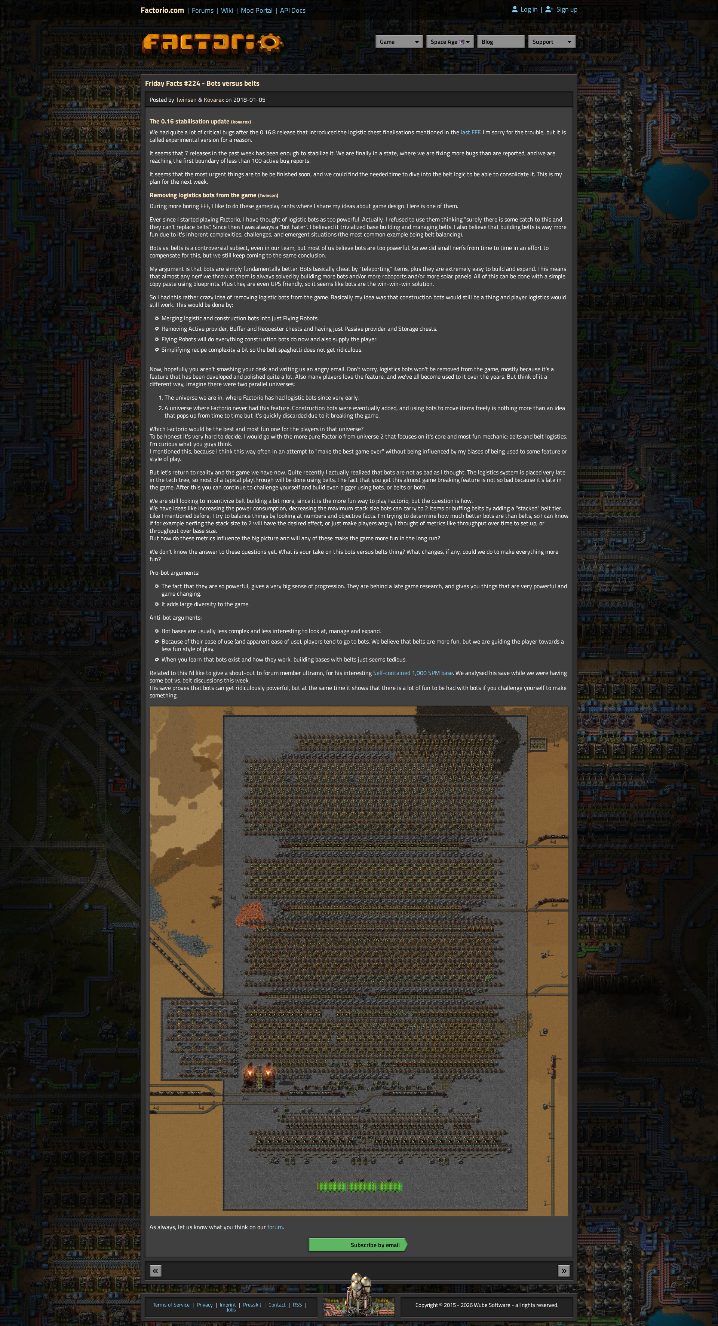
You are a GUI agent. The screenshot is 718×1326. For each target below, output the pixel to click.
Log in (528, 9)
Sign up (566, 9)
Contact (277, 1305)
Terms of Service (171, 1305)
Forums (203, 10)
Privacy (205, 1305)
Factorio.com (162, 10)
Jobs (231, 1310)
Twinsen (186, 99)
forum (275, 1226)
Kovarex (214, 99)
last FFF (470, 132)
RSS (297, 1305)
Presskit (252, 1305)
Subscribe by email (375, 1244)
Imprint (228, 1305)
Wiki (227, 10)
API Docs (293, 10)
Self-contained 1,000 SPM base (413, 672)
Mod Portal (257, 10)
